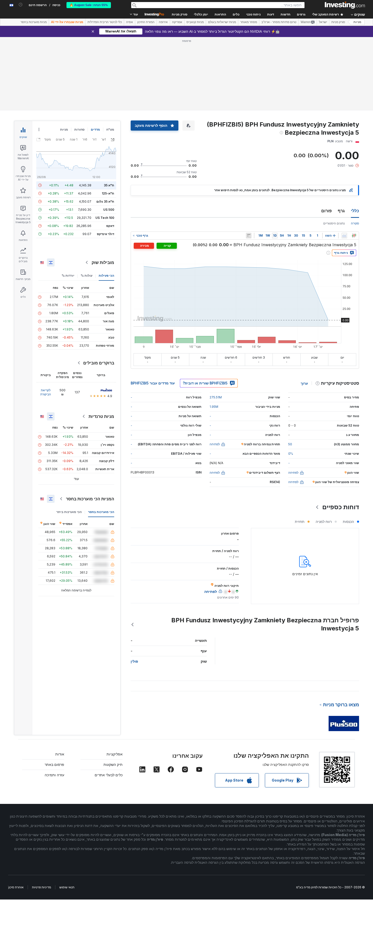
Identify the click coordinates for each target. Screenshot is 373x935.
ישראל (323, 22)
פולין (134, 661)
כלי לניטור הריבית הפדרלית (105, 22)
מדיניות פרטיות (41, 887)
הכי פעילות (106, 275)
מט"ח (110, 129)
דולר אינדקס (105, 234)
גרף (341, 210)
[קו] (344, 235)
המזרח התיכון (146, 22)
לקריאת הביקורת (45, 392)
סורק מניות (179, 14)
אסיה (129, 22)
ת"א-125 (108, 193)
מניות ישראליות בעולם (222, 22)
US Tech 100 (104, 218)
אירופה (163, 22)
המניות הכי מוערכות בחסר (90, 498)
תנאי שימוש (66, 887)
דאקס (110, 226)
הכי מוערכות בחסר (101, 512)
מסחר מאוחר (248, 22)
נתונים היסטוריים (334, 223)
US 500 (108, 209)
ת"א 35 (109, 185)
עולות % (86, 275)
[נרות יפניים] (354, 235)
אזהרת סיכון (16, 887)
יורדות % (68, 275)
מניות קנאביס (195, 22)
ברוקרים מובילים (98, 362)
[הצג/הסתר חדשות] (248, 235)
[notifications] (21, 4)
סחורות (79, 129)
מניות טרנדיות (101, 416)
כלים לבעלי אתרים (109, 775)
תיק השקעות (113, 764)
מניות (357, 22)
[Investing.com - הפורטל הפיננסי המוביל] (345, 5)
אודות (59, 754)
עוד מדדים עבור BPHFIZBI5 (153, 383)
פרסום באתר (54, 764)
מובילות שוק (103, 262)
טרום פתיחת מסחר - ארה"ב (278, 22)
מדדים (95, 129)
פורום (326, 210)
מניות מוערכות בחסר (34, 22)
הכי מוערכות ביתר (69, 512)
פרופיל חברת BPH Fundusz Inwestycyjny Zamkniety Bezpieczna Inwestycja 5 (265, 624)
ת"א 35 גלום (105, 201)
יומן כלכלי (201, 14)
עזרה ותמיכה (54, 775)
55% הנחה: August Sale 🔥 (89, 5)
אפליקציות (115, 754)
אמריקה (177, 22)
